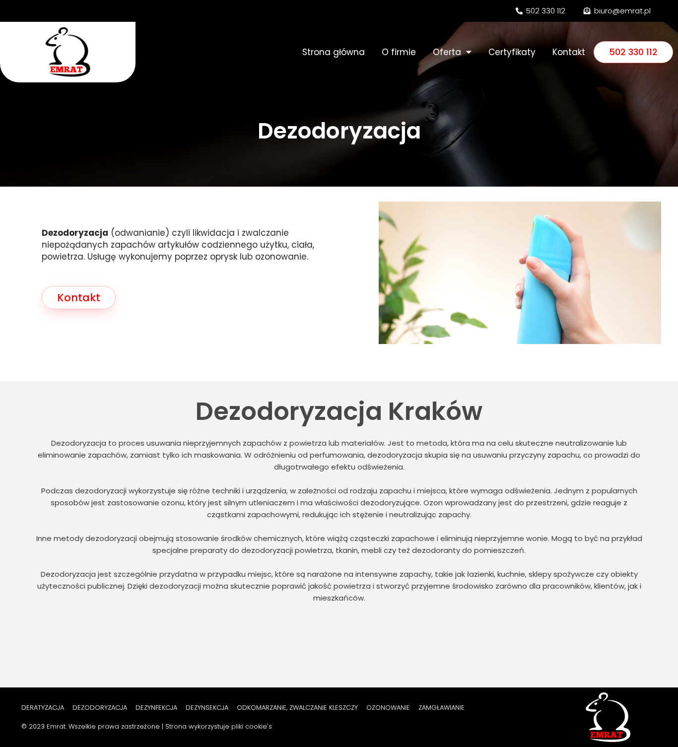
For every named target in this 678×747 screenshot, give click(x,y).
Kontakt (568, 52)
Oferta (447, 52)
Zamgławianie (441, 707)
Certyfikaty (512, 52)
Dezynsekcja (207, 707)
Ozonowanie (388, 707)
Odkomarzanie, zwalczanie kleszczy (297, 707)
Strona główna (333, 52)
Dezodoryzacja (99, 707)
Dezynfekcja (156, 707)
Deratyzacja (42, 707)
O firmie (399, 52)
